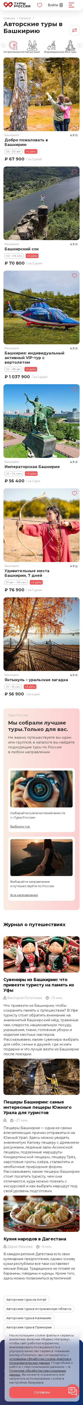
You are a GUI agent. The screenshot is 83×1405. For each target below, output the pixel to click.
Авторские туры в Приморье (29, 1327)
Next (79, 45)
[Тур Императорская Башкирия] (41, 421)
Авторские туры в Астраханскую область (38, 1309)
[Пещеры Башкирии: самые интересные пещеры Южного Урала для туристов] (41, 1077)
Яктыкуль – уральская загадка (36, 680)
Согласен (42, 1392)
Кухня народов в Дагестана (34, 1239)
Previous (3, 45)
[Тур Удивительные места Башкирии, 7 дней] (41, 525)
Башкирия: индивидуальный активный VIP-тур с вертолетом (34, 358)
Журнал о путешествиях (34, 924)
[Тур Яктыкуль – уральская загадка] (41, 634)
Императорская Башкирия (32, 467)
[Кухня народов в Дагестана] (41, 1214)
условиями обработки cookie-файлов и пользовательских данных (40, 1361)
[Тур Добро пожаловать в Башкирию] (41, 94)
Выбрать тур (20, 826)
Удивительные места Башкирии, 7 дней (27, 573)
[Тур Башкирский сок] (41, 203)
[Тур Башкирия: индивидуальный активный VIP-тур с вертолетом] (41, 307)
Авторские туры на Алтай (26, 1299)
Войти (53, 5)
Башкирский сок (22, 249)
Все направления (24, 895)
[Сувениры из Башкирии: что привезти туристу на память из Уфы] (41, 954)
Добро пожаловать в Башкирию (26, 142)
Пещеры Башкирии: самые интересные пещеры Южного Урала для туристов (37, 1107)
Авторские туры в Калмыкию (28, 1318)
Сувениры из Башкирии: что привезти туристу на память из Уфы (38, 985)
